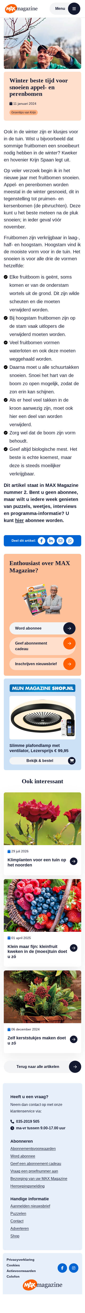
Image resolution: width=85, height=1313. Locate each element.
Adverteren (19, 1229)
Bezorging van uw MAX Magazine (38, 1179)
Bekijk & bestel (39, 761)
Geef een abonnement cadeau (35, 1164)
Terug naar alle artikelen (38, 1067)
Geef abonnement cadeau (31, 646)
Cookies (13, 1265)
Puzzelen (18, 1214)
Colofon (13, 1276)
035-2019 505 (27, 1121)
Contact (16, 1221)
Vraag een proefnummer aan (34, 1171)
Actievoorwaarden (21, 1271)
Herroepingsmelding (27, 1186)
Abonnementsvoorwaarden (33, 1149)
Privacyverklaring (20, 1259)
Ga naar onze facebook (62, 1268)
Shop (14, 1236)
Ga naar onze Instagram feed (73, 1268)
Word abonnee (28, 628)
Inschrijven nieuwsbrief (36, 664)
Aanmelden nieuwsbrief (30, 1206)
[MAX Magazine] (21, 8)
